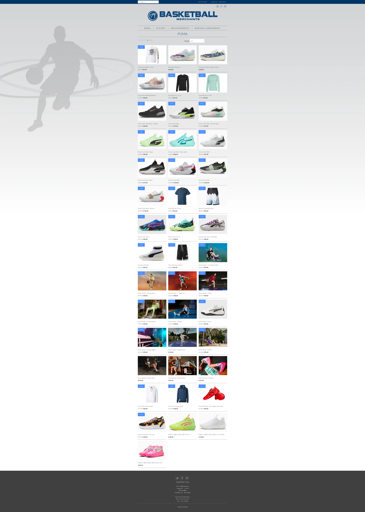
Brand (148, 28)
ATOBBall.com (179, 492)
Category (161, 28)
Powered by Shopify (182, 507)
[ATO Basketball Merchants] (182, 16)
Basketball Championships (207, 28)
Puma (182, 34)
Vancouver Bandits (180, 28)
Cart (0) (214, 2)
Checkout (222, 2)
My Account (202, 2)
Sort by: (187, 41)
